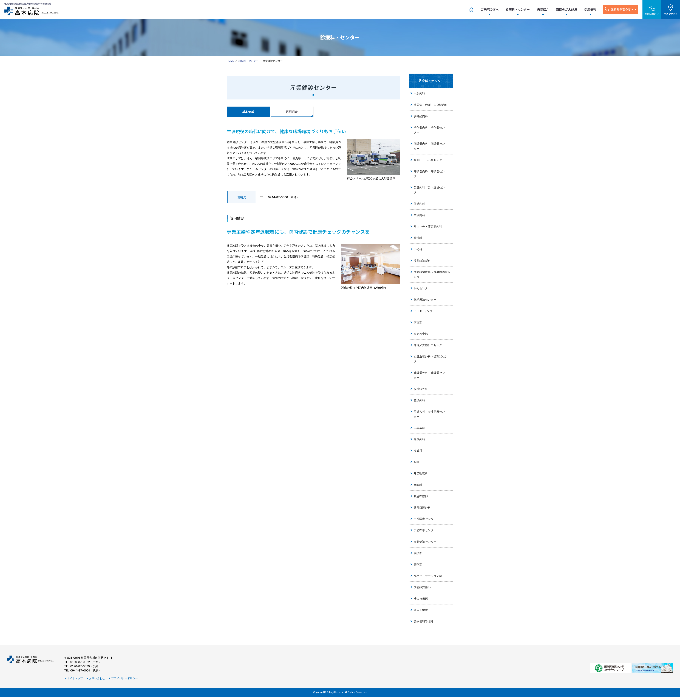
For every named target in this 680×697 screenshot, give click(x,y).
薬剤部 (418, 564)
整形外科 (419, 400)
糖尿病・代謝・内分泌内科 (431, 105)
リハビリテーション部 (428, 575)
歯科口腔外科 (422, 507)
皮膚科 (418, 450)
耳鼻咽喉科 (421, 473)
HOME (230, 60)
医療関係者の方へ (622, 9)
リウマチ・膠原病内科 (428, 226)
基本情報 (248, 111)
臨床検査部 (421, 333)
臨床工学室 (421, 610)
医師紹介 (292, 111)
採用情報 (590, 9)
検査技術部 (421, 598)
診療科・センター (518, 9)
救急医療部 (421, 496)
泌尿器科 (419, 428)
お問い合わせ (97, 678)
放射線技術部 (422, 587)
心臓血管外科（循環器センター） (431, 359)
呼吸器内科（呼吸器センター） (429, 174)
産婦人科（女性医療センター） (429, 414)
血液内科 (419, 215)
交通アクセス (671, 14)
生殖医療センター (425, 519)
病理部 (418, 322)
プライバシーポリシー (124, 678)
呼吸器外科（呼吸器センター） (429, 375)
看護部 (418, 553)
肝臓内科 (419, 204)
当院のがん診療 (566, 9)
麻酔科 (418, 485)
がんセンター (422, 288)
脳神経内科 (421, 116)
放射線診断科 (422, 260)
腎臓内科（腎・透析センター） (429, 190)
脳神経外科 (421, 389)
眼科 (416, 462)
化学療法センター (425, 299)
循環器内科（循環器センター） (429, 146)
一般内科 (419, 93)
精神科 (418, 238)
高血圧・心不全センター (429, 160)
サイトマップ (75, 678)
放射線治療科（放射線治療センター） (432, 274)
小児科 (418, 249)
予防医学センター (426, 530)
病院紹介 (543, 9)
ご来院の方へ (490, 9)
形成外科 (419, 439)
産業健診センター (425, 541)
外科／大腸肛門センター (429, 345)
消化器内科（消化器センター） (429, 130)
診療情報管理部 (424, 621)
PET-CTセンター (424, 311)
